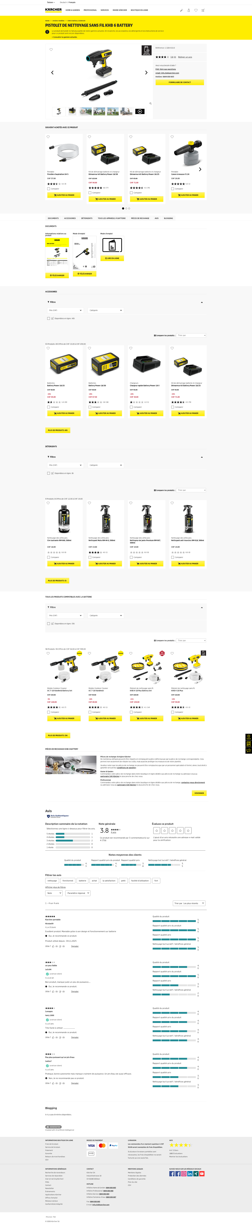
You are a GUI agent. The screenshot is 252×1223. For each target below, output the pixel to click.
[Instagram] (184, 1173)
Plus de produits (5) (57, 581)
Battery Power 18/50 (97, 386)
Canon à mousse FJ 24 (180, 174)
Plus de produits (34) (58, 735)
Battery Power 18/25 (56, 386)
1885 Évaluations (175, 1153)
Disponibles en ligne (64, 318)
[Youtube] (201, 1173)
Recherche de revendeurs (55, 1173)
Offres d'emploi (51, 1198)
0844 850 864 (104, 1194)
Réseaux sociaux (51, 1201)
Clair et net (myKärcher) (54, 1179)
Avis (157, 218)
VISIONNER (199, 793)
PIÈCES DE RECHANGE (140, 218)
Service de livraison (52, 1147)
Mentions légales (134, 1173)
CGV (46, 1160)
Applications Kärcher (53, 1195)
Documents (53, 218)
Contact (48, 1185)
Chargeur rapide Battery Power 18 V (144, 386)
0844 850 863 (111, 1188)
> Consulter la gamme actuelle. (64, 37)
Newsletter (49, 1188)
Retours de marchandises (55, 1157)
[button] (52, 72)
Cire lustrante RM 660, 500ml (59, 540)
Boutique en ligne (139, 10)
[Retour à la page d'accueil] (54, 10)
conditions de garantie (126, 768)
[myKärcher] (188, 10)
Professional (90, 10)
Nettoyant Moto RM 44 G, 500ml (102, 540)
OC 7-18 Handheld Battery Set (59, 691)
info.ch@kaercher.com (100, 1205)
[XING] (196, 1173)
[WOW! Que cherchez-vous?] (181, 10)
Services (105, 10)
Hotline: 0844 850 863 (165, 77)
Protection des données (137, 1176)
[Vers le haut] (245, 1218)
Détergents (86, 218)
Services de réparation (53, 1176)
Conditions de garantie (136, 1179)
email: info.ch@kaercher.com (167, 73)
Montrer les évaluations (178, 1157)
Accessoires (70, 218)
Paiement (49, 1150)
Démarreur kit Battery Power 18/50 (103, 174)
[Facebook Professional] (178, 1173)
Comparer (55, 189)
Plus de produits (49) (58, 430)
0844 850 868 (108, 1191)
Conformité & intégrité (53, 1204)
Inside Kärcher (120, 10)
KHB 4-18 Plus (177, 691)
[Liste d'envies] (196, 10)
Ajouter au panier (65, 195)
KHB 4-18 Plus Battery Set (141, 691)
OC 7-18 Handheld (96, 691)
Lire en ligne (113, 258)
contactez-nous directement (193, 782)
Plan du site (132, 1182)
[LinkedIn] (190, 1173)
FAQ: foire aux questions (166, 69)
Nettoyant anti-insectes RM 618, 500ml (187, 540)
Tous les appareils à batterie (112, 218)
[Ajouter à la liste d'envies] (51, 49)
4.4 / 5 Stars (173, 1150)
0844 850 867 (111, 1197)
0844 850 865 (95, 1202)
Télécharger (58, 275)
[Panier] (203, 10)
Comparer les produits (165, 335)
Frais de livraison (51, 1144)
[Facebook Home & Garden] (172, 1173)
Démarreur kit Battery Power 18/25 (144, 174)
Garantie (48, 1153)
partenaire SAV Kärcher (109, 776)
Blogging (168, 218)
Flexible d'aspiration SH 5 (57, 174)
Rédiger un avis (185, 57)
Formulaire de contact (180, 82)
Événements (50, 1191)
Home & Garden (73, 10)
